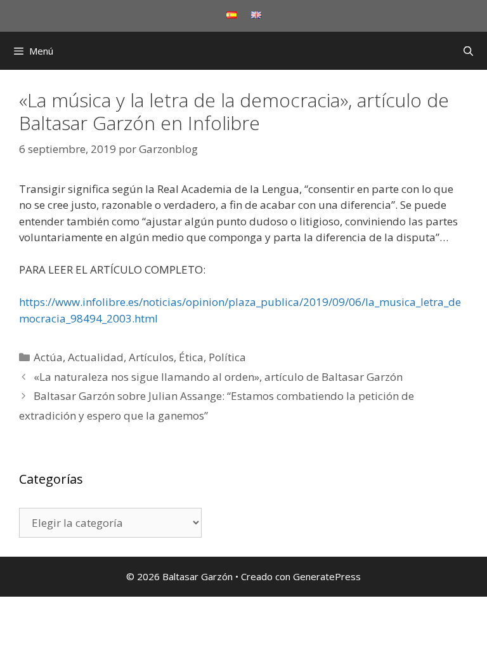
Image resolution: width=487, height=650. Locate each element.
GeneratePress (327, 576)
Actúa (48, 357)
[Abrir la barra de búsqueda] (468, 51)
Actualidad (96, 357)
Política (227, 357)
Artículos (151, 357)
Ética (191, 357)
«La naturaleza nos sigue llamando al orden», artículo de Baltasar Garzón (218, 376)
